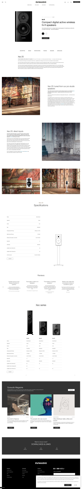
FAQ (7, 473)
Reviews (23, 475)
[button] (3, 287)
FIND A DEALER (46, 38)
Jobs (23, 477)
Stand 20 (26, 151)
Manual (57, 449)
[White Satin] (46, 33)
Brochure (25, 449)
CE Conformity (40, 470)
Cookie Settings (2, 487)
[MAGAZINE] (65, 2)
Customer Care (9, 470)
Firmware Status (9, 477)
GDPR (38, 473)
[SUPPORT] (70, 2)
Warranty (8, 475)
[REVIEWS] (68, 2)
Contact (23, 473)
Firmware (41, 449)
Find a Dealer (24, 470)
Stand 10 (21, 151)
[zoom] (23, 27)
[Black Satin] (43, 33)
